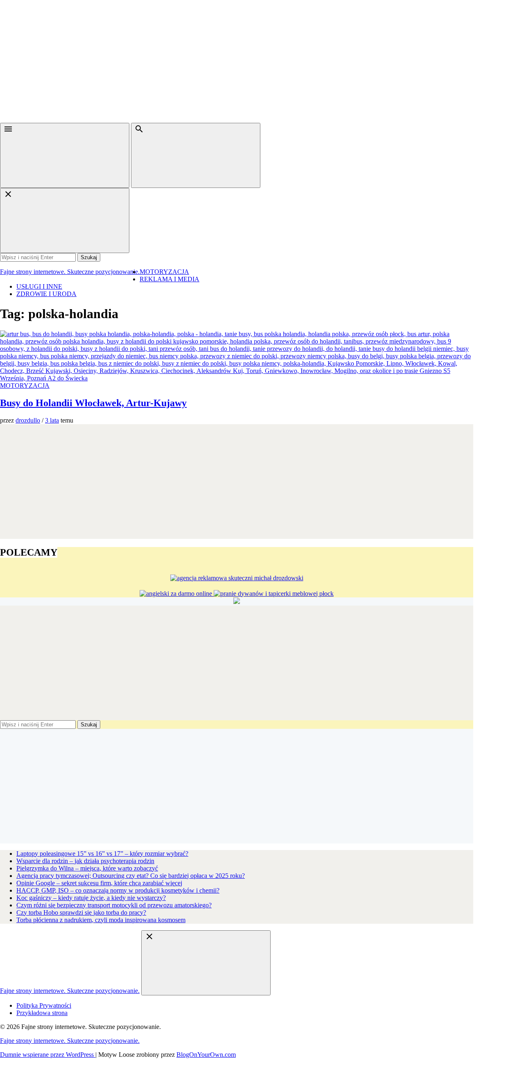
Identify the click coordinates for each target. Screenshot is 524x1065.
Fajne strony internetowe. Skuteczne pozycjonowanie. (70, 271)
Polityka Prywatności (43, 1005)
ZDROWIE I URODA (46, 293)
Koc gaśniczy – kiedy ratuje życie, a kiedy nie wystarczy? (91, 897)
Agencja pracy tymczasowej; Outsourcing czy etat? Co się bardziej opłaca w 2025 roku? (130, 875)
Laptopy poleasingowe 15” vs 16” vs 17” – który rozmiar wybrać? (102, 853)
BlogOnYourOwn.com (206, 1054)
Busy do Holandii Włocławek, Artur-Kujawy (93, 403)
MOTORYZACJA (164, 271)
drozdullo (28, 420)
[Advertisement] (262, 61)
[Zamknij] (64, 220)
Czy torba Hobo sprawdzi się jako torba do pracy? (81, 912)
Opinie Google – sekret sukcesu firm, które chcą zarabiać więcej (99, 883)
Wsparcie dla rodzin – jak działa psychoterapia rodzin (85, 860)
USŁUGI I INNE (39, 286)
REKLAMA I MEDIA (169, 279)
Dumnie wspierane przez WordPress (47, 1054)
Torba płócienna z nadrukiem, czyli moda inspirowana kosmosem (100, 919)
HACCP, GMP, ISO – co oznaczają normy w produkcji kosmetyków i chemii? (117, 890)
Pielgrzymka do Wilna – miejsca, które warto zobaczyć (87, 868)
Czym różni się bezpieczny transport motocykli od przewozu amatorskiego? (114, 905)
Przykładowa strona (42, 1012)
